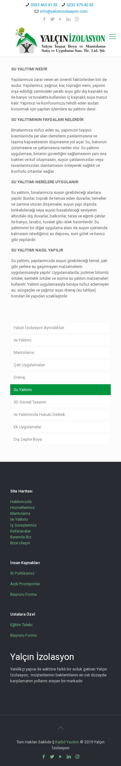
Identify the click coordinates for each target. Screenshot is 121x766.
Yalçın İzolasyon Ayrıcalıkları (39, 327)
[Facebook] (44, 19)
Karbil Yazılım (67, 742)
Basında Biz (20, 537)
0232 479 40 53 (80, 4)
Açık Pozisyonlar (25, 583)
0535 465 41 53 (44, 4)
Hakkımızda (21, 501)
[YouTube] (60, 19)
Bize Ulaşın (20, 543)
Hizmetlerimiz (22, 507)
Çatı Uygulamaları (29, 365)
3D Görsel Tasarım (30, 402)
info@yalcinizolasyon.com (63, 11)
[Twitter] (52, 19)
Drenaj (19, 377)
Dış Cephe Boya (28, 439)
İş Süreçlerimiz (23, 525)
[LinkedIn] (68, 19)
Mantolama (24, 352)
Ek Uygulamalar (27, 427)
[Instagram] (77, 19)
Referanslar (20, 531)
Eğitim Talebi (21, 624)
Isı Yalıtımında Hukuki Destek (39, 414)
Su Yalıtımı (23, 389)
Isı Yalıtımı (22, 340)
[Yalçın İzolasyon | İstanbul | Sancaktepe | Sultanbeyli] (60, 40)
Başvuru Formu (23, 594)
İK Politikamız (22, 573)
